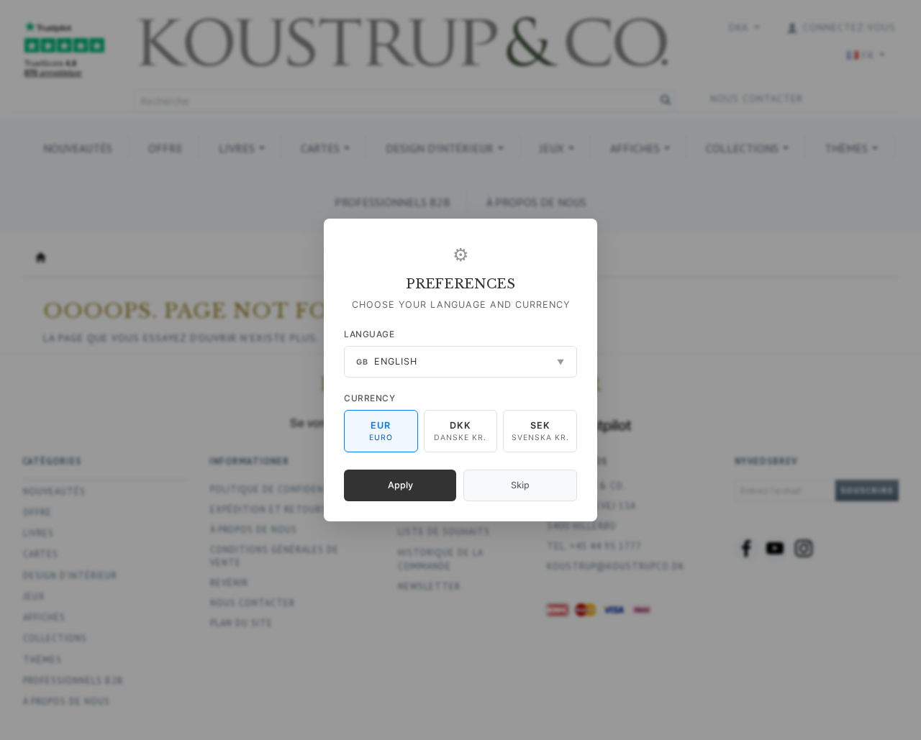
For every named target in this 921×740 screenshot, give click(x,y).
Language (369, 334)
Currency (369, 398)
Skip (520, 485)
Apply (400, 485)
